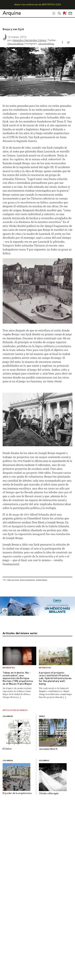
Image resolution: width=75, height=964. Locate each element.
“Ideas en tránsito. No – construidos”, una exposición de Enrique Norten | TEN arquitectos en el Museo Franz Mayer (18, 678)
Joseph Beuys (41, 580)
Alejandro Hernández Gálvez (29, 40)
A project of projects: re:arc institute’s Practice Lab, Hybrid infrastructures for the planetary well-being (55, 678)
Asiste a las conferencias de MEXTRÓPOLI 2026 (37, 5)
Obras (42, 716)
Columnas (8, 716)
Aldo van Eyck (13, 580)
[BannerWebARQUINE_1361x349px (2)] (37, 614)
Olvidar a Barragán (49, 793)
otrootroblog (15, 43)
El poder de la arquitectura (17, 793)
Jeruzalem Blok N (48, 749)
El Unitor (7, 749)
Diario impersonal (27, 580)
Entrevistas (9, 668)
